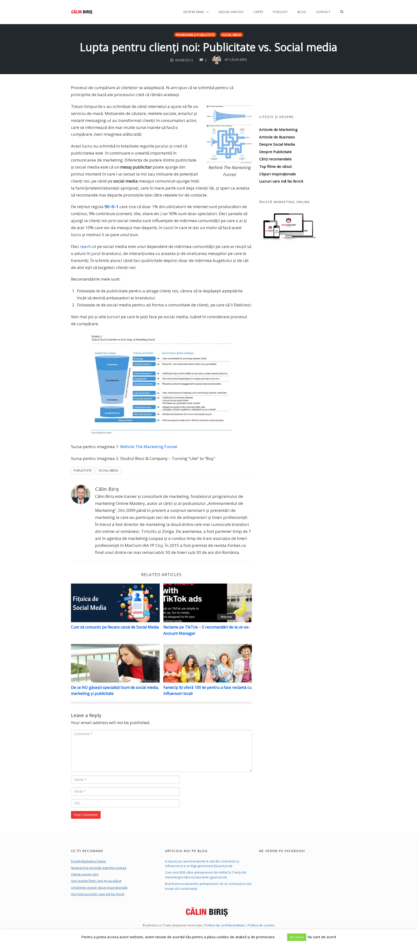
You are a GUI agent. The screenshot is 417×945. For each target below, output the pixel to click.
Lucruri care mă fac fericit (281, 181)
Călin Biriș (107, 489)
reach (85, 246)
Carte (259, 12)
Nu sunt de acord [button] (321, 936)
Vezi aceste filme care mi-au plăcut (96, 881)
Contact (323, 12)
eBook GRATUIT (231, 12)
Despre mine (193, 12)
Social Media (231, 35)
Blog (302, 12)
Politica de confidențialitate (225, 925)
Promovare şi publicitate (195, 35)
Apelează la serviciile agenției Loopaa (98, 868)
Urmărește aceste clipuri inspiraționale (99, 887)
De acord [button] (296, 937)
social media (108, 470)
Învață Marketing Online (88, 861)
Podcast (280, 12)
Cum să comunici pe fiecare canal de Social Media (115, 627)
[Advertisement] (302, 305)
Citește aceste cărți (84, 874)
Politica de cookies (261, 925)
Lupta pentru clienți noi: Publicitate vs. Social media (208, 47)
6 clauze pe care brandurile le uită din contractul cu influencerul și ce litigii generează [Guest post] (202, 863)
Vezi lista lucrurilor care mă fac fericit (97, 894)
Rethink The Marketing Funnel (148, 446)
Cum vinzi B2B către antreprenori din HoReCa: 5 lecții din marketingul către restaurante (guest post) (206, 874)
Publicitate (82, 470)
